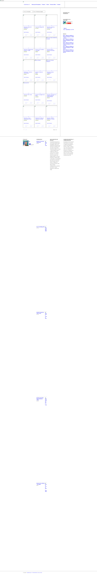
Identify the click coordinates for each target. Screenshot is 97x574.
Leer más (49, 79)
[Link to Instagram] (71, 4)
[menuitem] (36, 4)
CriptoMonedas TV (29, 572)
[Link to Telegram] (73, 4)
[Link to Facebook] (68, 4)
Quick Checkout (26, 32)
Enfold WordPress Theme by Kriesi (37, 572)
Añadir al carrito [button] (26, 35)
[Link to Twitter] (70, 4)
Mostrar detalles (31, 35)
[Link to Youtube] (66, 4)
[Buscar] (62, 4)
